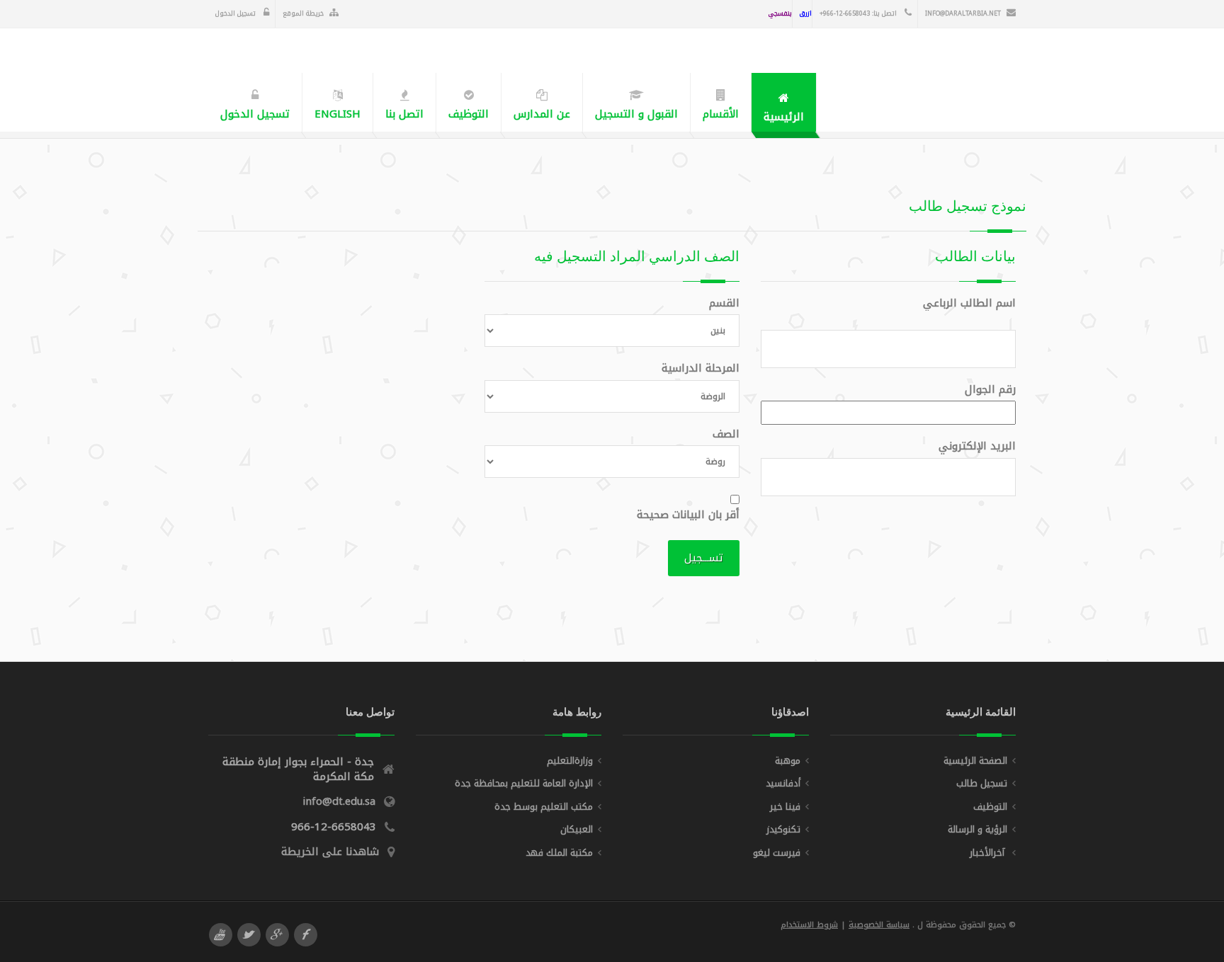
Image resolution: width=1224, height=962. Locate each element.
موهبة (787, 760)
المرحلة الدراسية (701, 368)
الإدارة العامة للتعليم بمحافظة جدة (524, 783)
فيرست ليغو (776, 852)
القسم (724, 303)
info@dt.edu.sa (338, 801)
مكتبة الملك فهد (559, 852)
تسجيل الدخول (236, 13)
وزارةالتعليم (570, 760)
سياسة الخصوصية (879, 924)
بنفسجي (780, 13)
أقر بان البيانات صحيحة (688, 515)
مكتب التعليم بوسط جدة (543, 806)
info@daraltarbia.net (963, 13)
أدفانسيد (783, 783)
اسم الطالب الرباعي (965, 303)
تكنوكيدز (783, 829)
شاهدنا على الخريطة (330, 851)
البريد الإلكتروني (972, 446)
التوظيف (990, 806)
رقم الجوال (986, 389)
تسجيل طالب (981, 783)
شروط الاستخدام (809, 924)
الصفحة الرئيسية (975, 760)
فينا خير (785, 806)
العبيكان (576, 829)
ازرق (806, 13)
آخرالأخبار (988, 852)
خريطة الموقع (303, 13)
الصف (726, 434)
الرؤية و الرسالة (977, 829)
